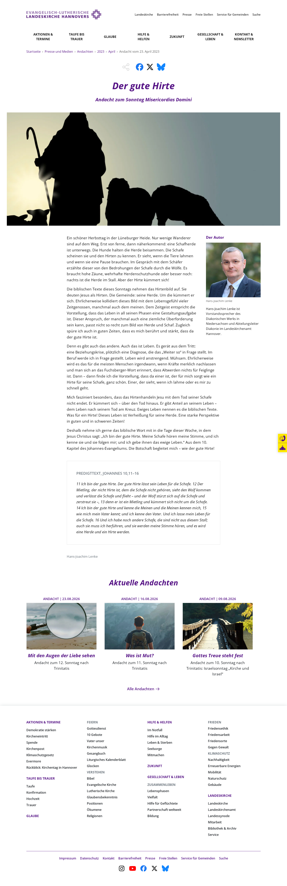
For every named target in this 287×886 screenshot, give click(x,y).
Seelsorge (154, 749)
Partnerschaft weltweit (164, 810)
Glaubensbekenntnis (102, 797)
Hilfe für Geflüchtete (162, 803)
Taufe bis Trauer (76, 36)
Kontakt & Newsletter (244, 36)
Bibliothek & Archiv (222, 828)
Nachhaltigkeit (218, 760)
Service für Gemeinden (198, 858)
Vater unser (95, 741)
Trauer (31, 805)
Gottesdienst (96, 728)
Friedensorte (217, 741)
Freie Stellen (168, 858)
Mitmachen (155, 755)
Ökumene (94, 810)
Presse (150, 858)
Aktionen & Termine (43, 36)
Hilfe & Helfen (144, 36)
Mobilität (214, 772)
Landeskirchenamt (222, 810)
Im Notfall (154, 730)
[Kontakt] (282, 438)
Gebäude (214, 785)
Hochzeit (32, 799)
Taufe (30, 786)
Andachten (85, 51)
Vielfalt (152, 797)
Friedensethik (218, 728)
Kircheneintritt (37, 736)
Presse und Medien (59, 51)
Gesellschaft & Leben (210, 36)
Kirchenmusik (97, 747)
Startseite (33, 51)
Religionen (94, 816)
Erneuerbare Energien (224, 766)
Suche (223, 858)
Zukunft (177, 37)
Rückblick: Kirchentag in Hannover (51, 767)
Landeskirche (220, 795)
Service (213, 835)
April (112, 51)
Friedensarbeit (219, 735)
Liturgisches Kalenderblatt (106, 760)
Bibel (90, 778)
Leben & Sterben (159, 742)
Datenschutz (89, 858)
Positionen (95, 803)
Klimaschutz (219, 753)
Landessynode (219, 816)
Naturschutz (217, 778)
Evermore (33, 761)
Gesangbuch (96, 753)
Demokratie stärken (41, 730)
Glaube (110, 37)
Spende (31, 742)
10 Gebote (94, 735)
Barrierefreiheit (129, 858)
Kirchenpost (35, 749)
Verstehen (96, 772)
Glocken (93, 766)
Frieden (214, 722)
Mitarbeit (215, 822)
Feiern (92, 722)
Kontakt (108, 858)
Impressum (67, 858)
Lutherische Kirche (101, 791)
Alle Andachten (141, 688)
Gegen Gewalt (218, 747)
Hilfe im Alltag (157, 736)
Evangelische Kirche (101, 785)
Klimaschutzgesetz (40, 755)
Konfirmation (36, 792)
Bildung (153, 816)
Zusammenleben (161, 785)
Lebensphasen (158, 791)
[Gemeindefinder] (282, 447)
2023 (101, 51)
